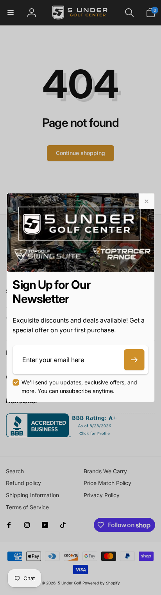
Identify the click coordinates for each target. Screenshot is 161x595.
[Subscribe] (134, 359)
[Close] (146, 201)
